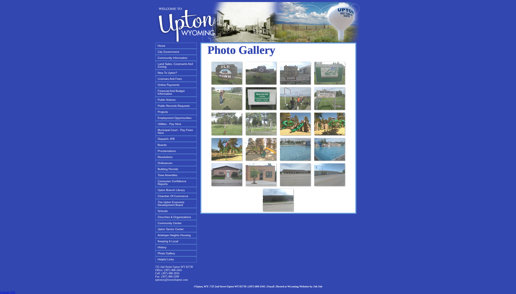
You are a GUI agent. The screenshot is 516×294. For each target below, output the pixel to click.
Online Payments (168, 84)
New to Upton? (167, 72)
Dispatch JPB (166, 138)
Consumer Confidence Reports (172, 183)
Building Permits (168, 169)
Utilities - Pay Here (169, 124)
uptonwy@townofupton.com (171, 279)
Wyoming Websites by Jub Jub (304, 286)
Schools (163, 211)
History (162, 247)
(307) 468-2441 (173, 270)
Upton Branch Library (171, 190)
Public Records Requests (174, 105)
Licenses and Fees (170, 78)
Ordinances (165, 163)
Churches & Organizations (174, 217)
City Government (168, 51)
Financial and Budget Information (171, 92)
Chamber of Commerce (173, 196)
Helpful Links (166, 259)
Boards (162, 144)
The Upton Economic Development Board (171, 204)
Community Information (172, 57)
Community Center (170, 223)
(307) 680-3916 (170, 273)
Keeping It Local (168, 241)
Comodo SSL (8, 292)
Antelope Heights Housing (174, 235)
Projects (163, 111)
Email (270, 286)
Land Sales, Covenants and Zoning (175, 65)
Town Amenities (167, 175)
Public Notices (167, 99)
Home (161, 45)
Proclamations (167, 151)
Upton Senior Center (171, 229)
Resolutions (165, 157)
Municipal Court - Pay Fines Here (175, 131)
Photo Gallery (166, 253)
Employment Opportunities (174, 117)
